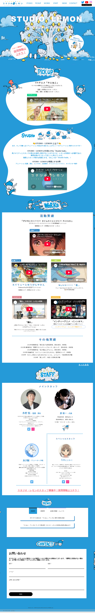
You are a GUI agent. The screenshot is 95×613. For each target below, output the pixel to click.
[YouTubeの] (86, 2)
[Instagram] (90, 2)
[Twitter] (28, 429)
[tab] (33, 511)
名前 (49, 563)
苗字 (10, 563)
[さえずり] (82, 2)
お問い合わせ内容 (14, 580)
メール (11, 571)
